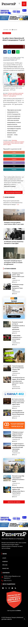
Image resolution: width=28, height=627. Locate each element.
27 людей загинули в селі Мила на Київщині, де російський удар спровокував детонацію (18, 447)
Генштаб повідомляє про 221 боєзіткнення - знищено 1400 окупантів (18, 368)
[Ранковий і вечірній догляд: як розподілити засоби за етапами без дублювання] (7, 324)
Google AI (14, 159)
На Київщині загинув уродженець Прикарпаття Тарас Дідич (17, 287)
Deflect (19, 610)
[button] (5, 52)
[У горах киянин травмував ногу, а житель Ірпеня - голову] (7, 338)
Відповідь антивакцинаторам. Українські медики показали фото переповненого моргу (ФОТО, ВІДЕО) (13, 142)
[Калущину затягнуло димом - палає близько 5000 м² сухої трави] (7, 275)
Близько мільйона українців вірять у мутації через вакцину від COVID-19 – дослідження (13, 94)
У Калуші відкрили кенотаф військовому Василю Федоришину (18, 412)
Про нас (5, 565)
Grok (14, 166)
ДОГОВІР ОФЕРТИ (7, 619)
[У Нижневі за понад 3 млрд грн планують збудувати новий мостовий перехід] (7, 434)
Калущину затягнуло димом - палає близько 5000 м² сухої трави (18, 275)
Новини (5, 561)
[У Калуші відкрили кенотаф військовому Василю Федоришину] (7, 413)
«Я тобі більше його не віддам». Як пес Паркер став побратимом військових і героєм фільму (18, 381)
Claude (14, 152)
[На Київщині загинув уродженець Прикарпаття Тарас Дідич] (7, 287)
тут (18, 204)
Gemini (14, 162)
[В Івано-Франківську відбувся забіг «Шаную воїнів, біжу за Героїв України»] (7, 490)
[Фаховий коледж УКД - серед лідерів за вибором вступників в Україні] (7, 478)
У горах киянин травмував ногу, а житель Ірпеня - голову (17, 338)
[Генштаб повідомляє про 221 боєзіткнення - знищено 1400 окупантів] (7, 368)
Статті (4, 558)
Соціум (8, 33)
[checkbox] (24, 619)
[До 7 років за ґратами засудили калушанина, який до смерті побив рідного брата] (7, 401)
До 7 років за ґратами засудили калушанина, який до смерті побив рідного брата (18, 401)
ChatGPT (14, 155)
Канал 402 (5, 568)
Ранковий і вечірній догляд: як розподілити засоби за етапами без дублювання (18, 325)
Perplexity (14, 169)
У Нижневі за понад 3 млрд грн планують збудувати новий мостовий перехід (17, 434)
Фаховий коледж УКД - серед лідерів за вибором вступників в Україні (18, 478)
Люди (4, 33)
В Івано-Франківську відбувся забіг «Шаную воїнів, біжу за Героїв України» (18, 490)
